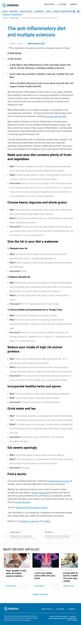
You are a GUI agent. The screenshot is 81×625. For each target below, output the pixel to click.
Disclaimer (73, 616)
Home (5, 11)
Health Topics (26, 11)
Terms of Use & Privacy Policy (58, 616)
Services (74, 4)
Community (39, 11)
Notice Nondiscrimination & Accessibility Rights (63, 618)
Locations (62, 4)
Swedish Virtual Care (40, 492)
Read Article (11, 586)
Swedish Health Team (36, 43)
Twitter (47, 521)
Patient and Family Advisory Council (31, 507)
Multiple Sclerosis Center (58, 481)
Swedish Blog (14, 18)
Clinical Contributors (63, 11)
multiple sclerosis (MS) (56, 116)
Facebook (24, 521)
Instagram (34, 521)
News (48, 11)
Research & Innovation (12, 15)
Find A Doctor (49, 4)
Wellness (14, 11)
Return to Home (40, 594)
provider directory (23, 502)
